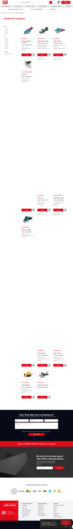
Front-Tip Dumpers (26, 511)
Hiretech (7, 32)
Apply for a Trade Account (58, 505)
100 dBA (6, 48)
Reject (66, 523)
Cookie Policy (56, 515)
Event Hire (40, 511)
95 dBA (6, 46)
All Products (6, 6)
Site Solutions (30, 6)
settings (53, 525)
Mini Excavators (25, 513)
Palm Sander (40, 350)
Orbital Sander (25, 227)
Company (68, 6)
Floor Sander (40, 195)
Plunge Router (57, 350)
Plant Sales (17, 6)
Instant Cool (40, 506)
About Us (55, 506)
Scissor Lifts (24, 508)
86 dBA (6, 41)
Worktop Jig (40, 382)
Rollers (23, 516)
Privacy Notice (56, 513)
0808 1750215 (31, 444)
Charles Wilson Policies (58, 516)
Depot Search (43, 6)
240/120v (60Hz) (8, 54)
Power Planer (25, 382)
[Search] (50, 2)
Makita (6, 34)
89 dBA (6, 44)
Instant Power (40, 508)
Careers (55, 508)
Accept (66, 521)
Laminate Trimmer (58, 195)
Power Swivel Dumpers (26, 510)
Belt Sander (25, 38)
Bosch (6, 28)
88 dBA (6, 43)
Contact (55, 510)
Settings (65, 525)
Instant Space (40, 510)
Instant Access (41, 505)
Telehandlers (24, 505)
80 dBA (6, 39)
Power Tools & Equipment (9, 12)
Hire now (26, 54)
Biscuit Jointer (41, 38)
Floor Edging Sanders (27, 72)
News (54, 511)
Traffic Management (42, 515)
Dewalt (6, 30)
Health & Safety (41, 513)
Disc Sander (56, 38)
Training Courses (56, 6)
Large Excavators (25, 515)
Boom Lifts (24, 506)
